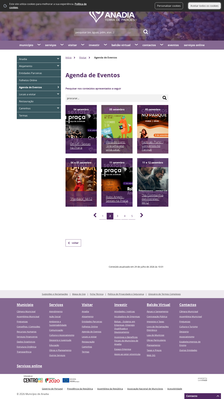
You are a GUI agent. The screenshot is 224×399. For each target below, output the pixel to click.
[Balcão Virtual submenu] (136, 45)
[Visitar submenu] (83, 45)
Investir (94, 45)
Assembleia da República (110, 388)
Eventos (173, 45)
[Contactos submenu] (161, 45)
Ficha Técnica (96, 294)
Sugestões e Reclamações (55, 294)
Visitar (72, 45)
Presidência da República (80, 388)
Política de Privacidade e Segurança (126, 294)
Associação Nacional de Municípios (145, 388)
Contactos (149, 45)
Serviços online (194, 45)
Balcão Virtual (121, 45)
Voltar (75, 243)
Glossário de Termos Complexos (164, 294)
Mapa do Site (79, 294)
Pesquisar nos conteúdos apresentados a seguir (93, 88)
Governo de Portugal (52, 388)
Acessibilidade (174, 388)
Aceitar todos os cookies (204, 5)
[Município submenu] (39, 45)
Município (26, 45)
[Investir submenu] (105, 45)
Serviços (50, 45)
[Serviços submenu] (62, 45)
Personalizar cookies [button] (169, 5)
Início (69, 57)
